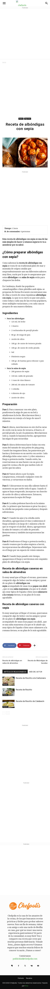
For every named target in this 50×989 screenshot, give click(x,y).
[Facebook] (18, 965)
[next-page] (7, 712)
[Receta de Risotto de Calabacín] (8, 704)
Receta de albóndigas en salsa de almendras (12, 661)
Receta (21, 118)
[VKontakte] (31, 965)
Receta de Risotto (24, 689)
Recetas (29, 978)
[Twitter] (25, 965)
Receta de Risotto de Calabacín (30, 701)
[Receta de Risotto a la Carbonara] (8, 681)
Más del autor (35, 672)
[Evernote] (11, 965)
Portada (21, 978)
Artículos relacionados (15, 672)
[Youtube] (38, 965)
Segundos (27, 118)
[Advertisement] (25, 34)
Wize (26, 986)
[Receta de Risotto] (8, 692)
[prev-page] (3, 712)
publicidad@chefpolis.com (25, 959)
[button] (4, 3)
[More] (34, 645)
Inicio (4, 62)
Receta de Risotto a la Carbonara (31, 678)
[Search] (46, 3)
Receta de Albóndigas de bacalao (38, 661)
